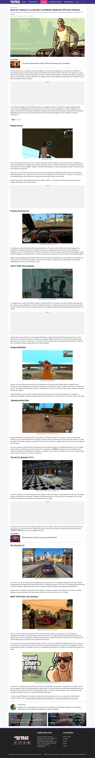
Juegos (43, 2)
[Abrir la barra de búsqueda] (84, 2)
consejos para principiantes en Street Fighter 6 (39, 698)
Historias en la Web (55, 2)
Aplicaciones (32, 2)
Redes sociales (67, 736)
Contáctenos (68, 2)
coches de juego (15, 528)
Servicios (65, 739)
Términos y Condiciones (61, 754)
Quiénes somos (82, 754)
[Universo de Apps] (15, 2)
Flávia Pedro (21, 704)
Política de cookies (73, 754)
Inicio (24, 2)
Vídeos (65, 741)
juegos (55, 447)
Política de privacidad (49, 754)
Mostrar (19, 119)
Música (65, 743)
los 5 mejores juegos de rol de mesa (67, 698)
